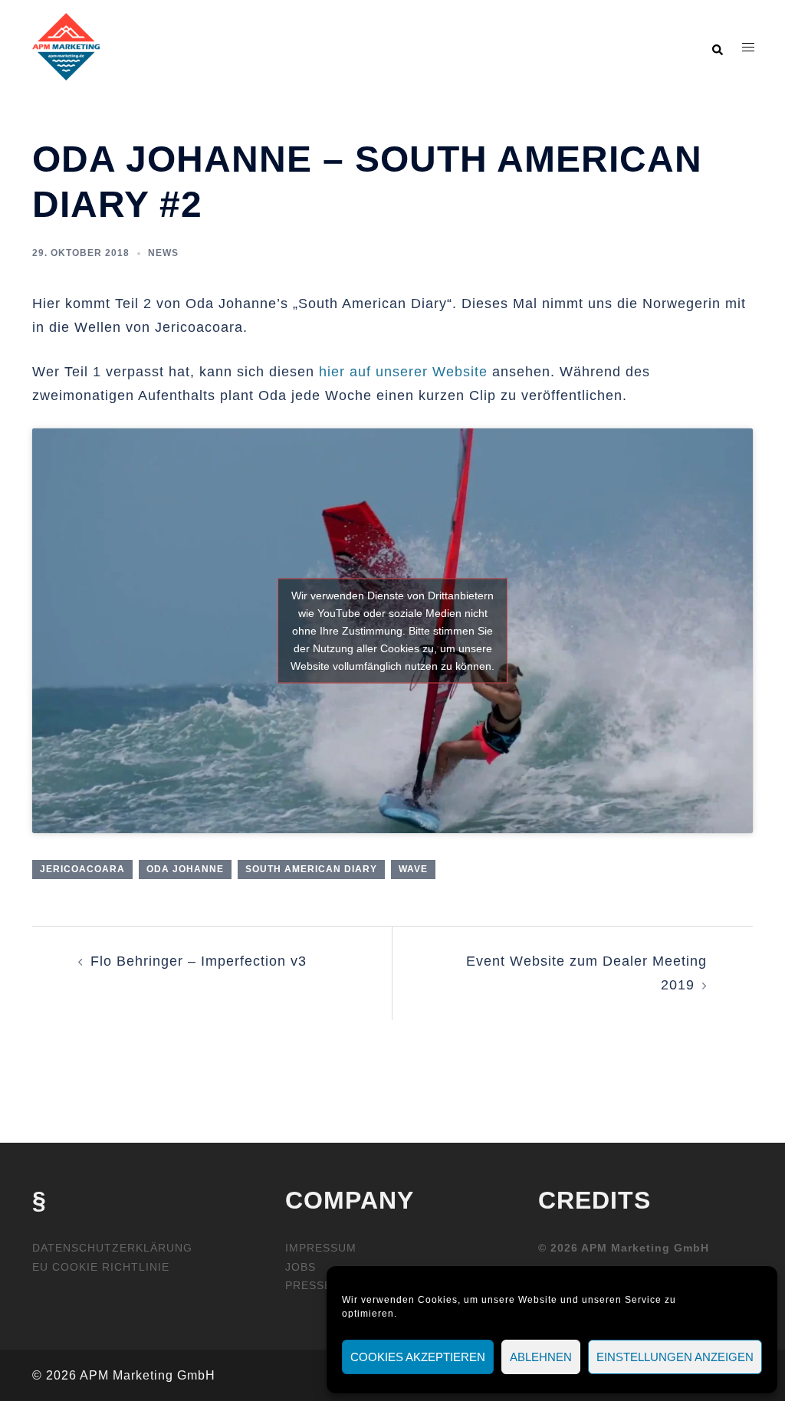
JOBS (300, 1267)
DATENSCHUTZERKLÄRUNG (112, 1248)
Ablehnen (541, 1356)
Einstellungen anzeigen (675, 1356)
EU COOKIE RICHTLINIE (100, 1267)
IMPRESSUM (320, 1248)
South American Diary (311, 869)
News (163, 253)
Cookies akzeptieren (417, 1356)
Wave (413, 869)
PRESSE (308, 1285)
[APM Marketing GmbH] (66, 46)
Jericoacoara (82, 869)
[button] (717, 46)
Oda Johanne (185, 869)
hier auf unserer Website (403, 371)
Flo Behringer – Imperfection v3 (198, 961)
